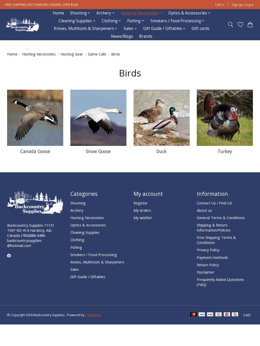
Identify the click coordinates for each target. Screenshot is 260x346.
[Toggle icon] (230, 24)
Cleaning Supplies (85, 232)
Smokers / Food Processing (93, 254)
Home (58, 13)
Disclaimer (205, 272)
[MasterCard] (193, 314)
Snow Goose (98, 151)
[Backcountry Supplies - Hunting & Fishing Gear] (22, 25)
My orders (142, 210)
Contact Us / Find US (214, 202)
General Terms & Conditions (221, 217)
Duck (161, 151)
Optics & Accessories (88, 224)
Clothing (77, 239)
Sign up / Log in (243, 5)
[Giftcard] (227, 314)
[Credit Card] (235, 314)
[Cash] (218, 314)
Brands (145, 36)
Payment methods (212, 257)
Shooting (78, 202)
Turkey (225, 151)
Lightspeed (93, 315)
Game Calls (97, 53)
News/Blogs (122, 36)
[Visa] (202, 314)
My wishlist (143, 217)
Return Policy (208, 264)
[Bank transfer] (210, 314)
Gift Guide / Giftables (87, 276)
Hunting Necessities (39, 53)
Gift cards (200, 28)
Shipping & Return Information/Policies (214, 227)
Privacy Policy (208, 249)
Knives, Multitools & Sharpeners (97, 261)
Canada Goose (35, 151)
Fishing (76, 247)
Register (141, 202)
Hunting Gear (71, 53)
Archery (76, 210)
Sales (74, 269)
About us (204, 210)
